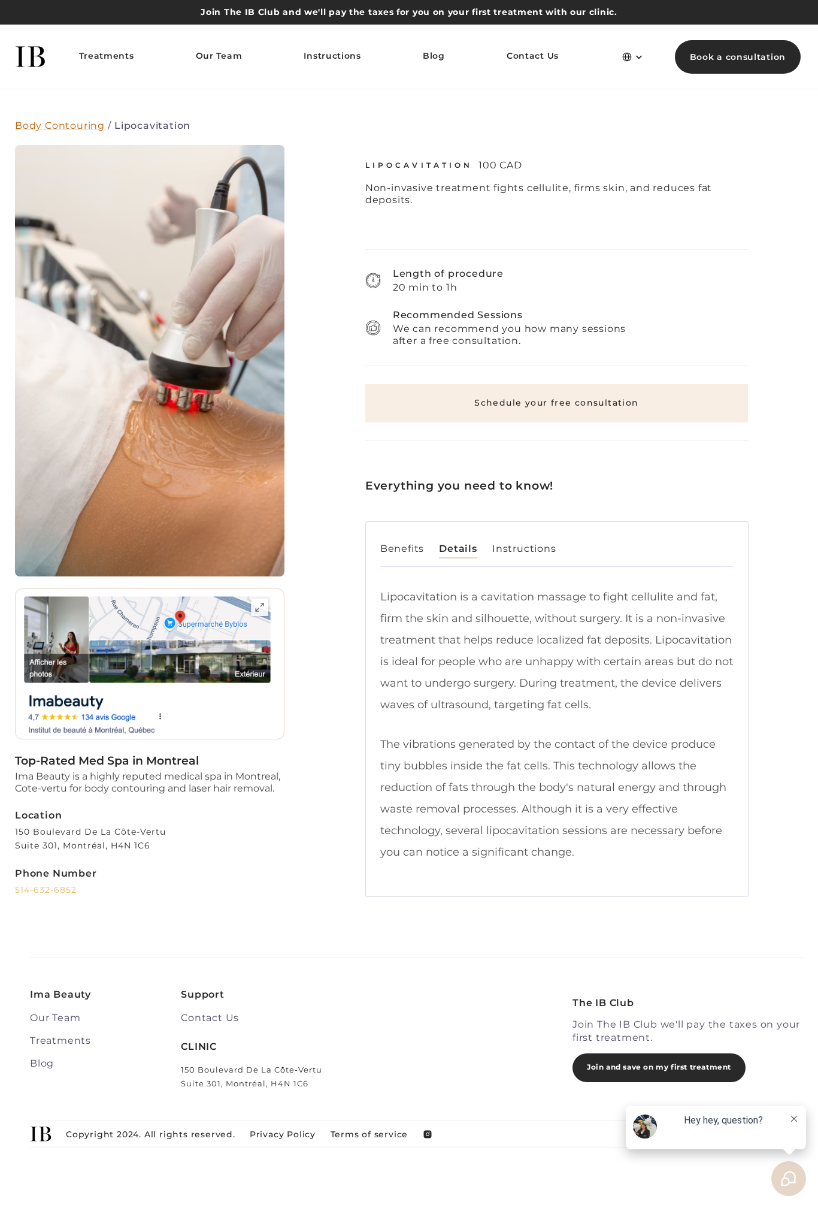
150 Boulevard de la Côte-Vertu (92, 831)
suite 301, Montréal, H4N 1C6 (82, 845)
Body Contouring (60, 125)
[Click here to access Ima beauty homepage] (30, 56)
